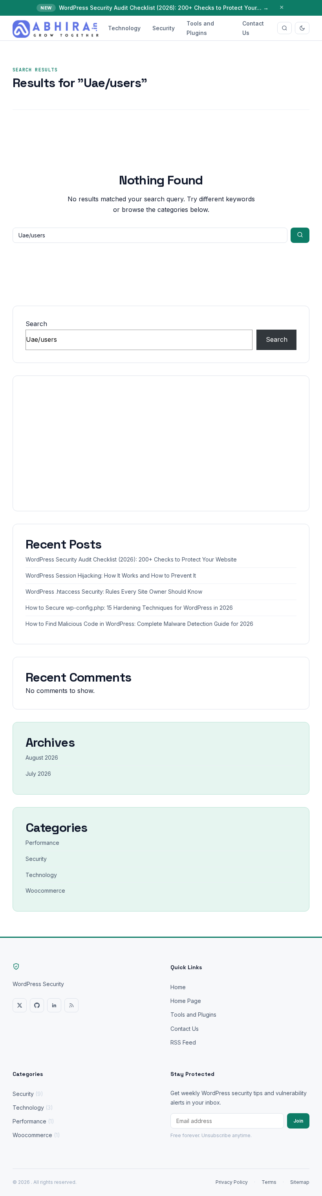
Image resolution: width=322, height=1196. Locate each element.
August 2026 (42, 757)
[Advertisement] (161, 443)
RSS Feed (183, 1042)
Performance (42, 842)
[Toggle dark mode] (302, 28)
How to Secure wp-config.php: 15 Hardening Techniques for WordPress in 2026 (129, 607)
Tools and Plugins (200, 28)
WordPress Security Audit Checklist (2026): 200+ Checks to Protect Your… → (164, 7)
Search (36, 324)
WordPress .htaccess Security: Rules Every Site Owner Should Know (114, 591)
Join (298, 1121)
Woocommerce (45, 890)
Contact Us (253, 28)
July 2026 (38, 773)
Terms (269, 1182)
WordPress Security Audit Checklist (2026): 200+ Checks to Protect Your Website (131, 559)
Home (178, 987)
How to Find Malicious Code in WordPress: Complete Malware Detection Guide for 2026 (139, 623)
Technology (124, 28)
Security (163, 28)
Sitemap (299, 1182)
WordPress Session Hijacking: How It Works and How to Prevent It (111, 575)
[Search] (284, 28)
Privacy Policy (232, 1182)
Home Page (185, 1000)
